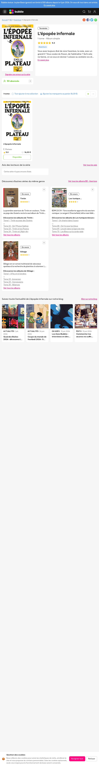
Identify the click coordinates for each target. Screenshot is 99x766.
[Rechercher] (84, 11)
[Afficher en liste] (93, 94)
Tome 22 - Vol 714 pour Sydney (15, 226)
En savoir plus (49, 5)
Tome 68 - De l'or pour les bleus (65, 226)
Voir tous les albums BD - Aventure (82, 181)
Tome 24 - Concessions (13, 282)
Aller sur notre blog (89, 299)
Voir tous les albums (11, 235)
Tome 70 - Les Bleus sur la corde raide (67, 231)
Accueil (5, 20)
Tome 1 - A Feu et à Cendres (14, 274)
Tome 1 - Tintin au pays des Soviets (17, 220)
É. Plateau (7, 149)
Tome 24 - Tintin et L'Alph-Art (15, 231)
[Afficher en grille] (88, 94)
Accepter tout (77, 759)
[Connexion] (94, 11)
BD (11, 20)
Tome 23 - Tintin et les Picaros (16, 229)
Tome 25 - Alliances (11, 285)
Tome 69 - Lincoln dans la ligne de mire (68, 229)
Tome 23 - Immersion (12, 279)
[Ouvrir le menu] (4, 11)
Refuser (91, 759)
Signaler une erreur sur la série (17, 74)
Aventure (17, 20)
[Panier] (89, 11)
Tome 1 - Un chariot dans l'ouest (65, 220)
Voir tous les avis (90, 165)
